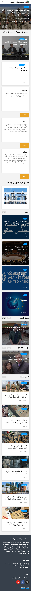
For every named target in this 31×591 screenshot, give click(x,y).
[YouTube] (18, 582)
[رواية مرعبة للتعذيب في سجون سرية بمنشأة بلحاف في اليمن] (15, 333)
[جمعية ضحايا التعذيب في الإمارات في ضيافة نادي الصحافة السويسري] (15, 48)
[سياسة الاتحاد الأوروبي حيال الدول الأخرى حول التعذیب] (15, 304)
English (23, 587)
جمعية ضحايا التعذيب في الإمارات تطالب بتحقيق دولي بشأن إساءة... (16, 523)
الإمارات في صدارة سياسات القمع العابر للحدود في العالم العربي (17, 447)
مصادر (25, 218)
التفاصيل (24, 114)
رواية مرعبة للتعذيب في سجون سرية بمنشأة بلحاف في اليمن (16, 328)
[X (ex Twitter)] (27, 582)
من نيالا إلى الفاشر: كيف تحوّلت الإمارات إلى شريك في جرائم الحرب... (16, 421)
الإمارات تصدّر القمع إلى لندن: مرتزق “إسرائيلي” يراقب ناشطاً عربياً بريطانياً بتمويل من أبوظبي (15, 13)
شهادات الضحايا (23, 353)
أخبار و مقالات (26, 6)
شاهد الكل (3, 212)
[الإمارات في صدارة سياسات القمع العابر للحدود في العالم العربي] (15, 437)
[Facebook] (23, 582)
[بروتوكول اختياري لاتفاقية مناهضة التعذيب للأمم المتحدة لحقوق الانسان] (15, 253)
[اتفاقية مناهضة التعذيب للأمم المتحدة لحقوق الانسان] (15, 278)
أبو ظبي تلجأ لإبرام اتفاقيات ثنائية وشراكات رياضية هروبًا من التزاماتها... (15, 498)
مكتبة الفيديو (22, 39)
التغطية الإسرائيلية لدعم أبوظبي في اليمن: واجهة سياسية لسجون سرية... (15, 472)
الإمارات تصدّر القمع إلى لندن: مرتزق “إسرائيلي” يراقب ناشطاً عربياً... (16, 396)
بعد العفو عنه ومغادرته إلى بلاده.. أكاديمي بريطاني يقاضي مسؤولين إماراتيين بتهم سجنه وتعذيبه (16, 359)
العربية (27, 587)
